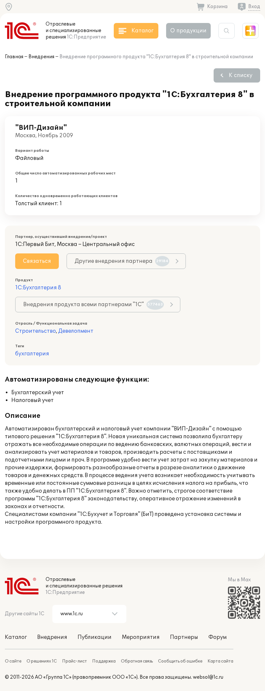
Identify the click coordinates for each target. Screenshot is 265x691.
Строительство (35, 331)
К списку (240, 75)
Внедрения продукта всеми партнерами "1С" (93, 304)
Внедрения (41, 57)
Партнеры (184, 637)
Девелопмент (75, 331)
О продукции (188, 31)
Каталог (16, 637)
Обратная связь (137, 661)
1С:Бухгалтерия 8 (38, 287)
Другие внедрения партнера (121, 261)
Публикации (94, 637)
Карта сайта (220, 661)
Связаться (37, 261)
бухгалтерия (32, 354)
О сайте (13, 661)
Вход (254, 6)
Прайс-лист (74, 661)
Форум (217, 637)
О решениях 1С (41, 661)
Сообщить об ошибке (180, 661)
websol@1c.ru (208, 677)
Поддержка (104, 661)
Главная (14, 57)
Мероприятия (141, 637)
